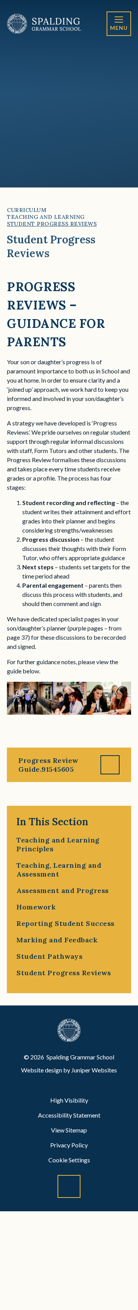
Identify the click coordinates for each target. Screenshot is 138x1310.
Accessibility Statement (69, 1115)
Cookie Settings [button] (69, 1159)
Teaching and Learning (46, 216)
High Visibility (69, 1100)
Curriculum (26, 210)
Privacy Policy (69, 1145)
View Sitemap (69, 1130)
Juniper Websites (94, 1070)
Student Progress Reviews (52, 223)
